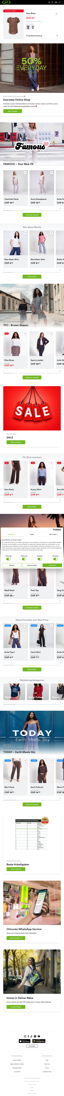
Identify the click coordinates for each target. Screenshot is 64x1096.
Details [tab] (32, 534)
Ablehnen (11, 565)
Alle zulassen (52, 565)
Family (32, 1090)
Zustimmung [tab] (11, 534)
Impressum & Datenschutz (32, 1081)
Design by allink (32, 1093)
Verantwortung (47, 1071)
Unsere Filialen (17, 1060)
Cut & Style (17, 1071)
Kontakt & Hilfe (17, 1068)
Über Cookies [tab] (53, 534)
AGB (32, 1087)
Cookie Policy (32, 1084)
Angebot (8, 625)
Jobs (47, 1060)
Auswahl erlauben (32, 565)
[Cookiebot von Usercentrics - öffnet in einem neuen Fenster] (55, 530)
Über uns (47, 1064)
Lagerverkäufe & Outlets (17, 1064)
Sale (7, 333)
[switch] (24, 559)
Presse (47, 1068)
